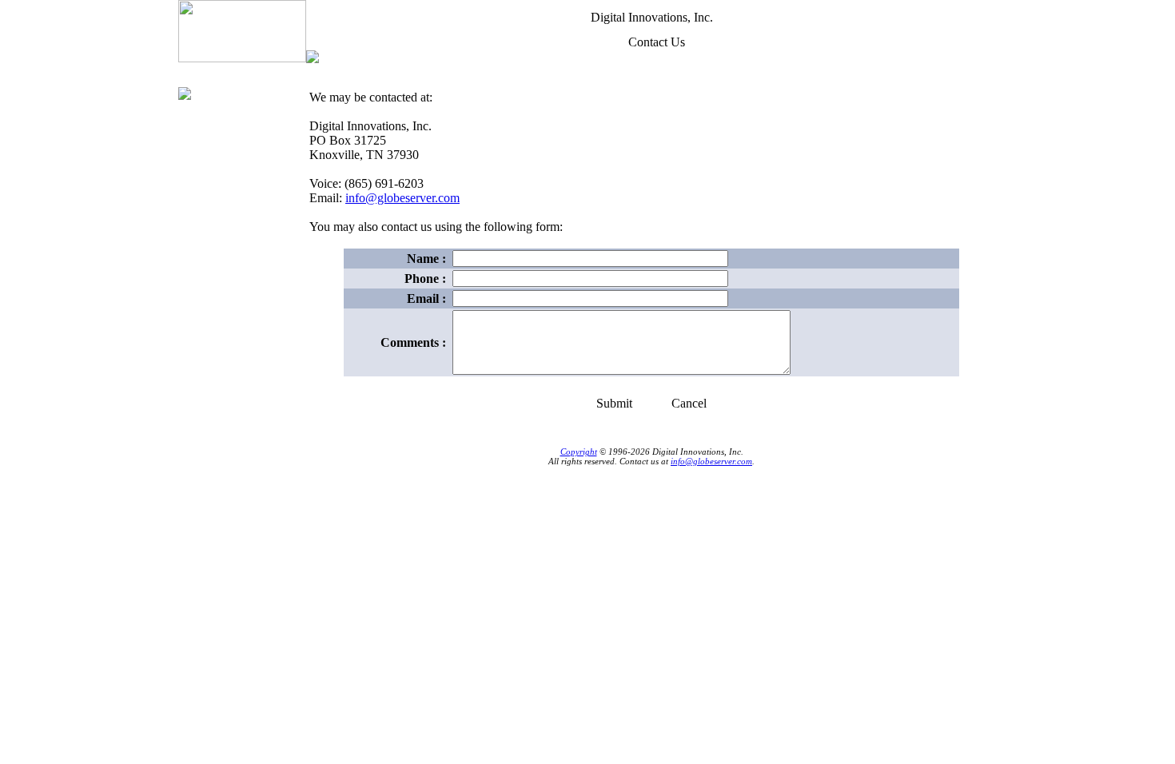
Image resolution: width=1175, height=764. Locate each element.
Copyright (578, 451)
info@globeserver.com (402, 198)
